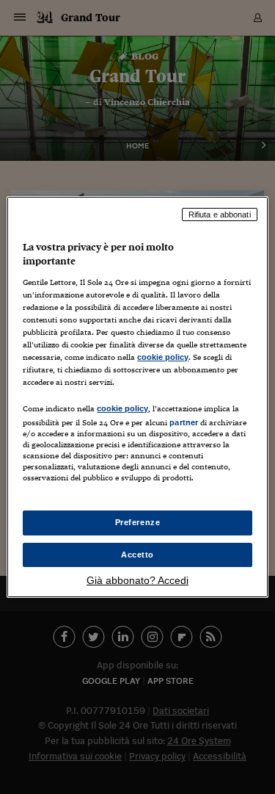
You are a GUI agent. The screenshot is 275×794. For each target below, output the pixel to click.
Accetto (137, 554)
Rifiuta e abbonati (219, 214)
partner (183, 422)
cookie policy (162, 357)
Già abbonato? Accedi (137, 580)
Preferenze (138, 522)
